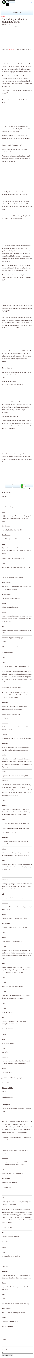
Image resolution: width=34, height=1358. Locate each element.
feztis (3, 563)
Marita (4, 603)
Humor (3, 16)
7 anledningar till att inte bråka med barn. (15, 20)
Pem (3, 1198)
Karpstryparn (6, 1105)
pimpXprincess (6, 492)
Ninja (3, 662)
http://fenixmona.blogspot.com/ (10, 795)
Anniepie (4, 734)
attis (3, 1017)
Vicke (3, 1048)
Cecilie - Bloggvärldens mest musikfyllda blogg (15, 828)
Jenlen (3, 512)
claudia (4, 1318)
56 (29, 488)
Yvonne (4, 946)
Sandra (4, 612)
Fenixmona (12, 49)
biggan (4, 914)
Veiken (4, 849)
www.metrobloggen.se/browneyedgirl (12, 638)
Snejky (4, 1068)
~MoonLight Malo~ (7, 1088)
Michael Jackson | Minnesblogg (11, 714)
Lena (3, 1252)
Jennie (3, 1294)
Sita (3, 626)
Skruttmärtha (6, 923)
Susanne (4, 805)
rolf (3, 894)
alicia (3, 1039)
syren (3, 819)
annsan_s (17, 12)
